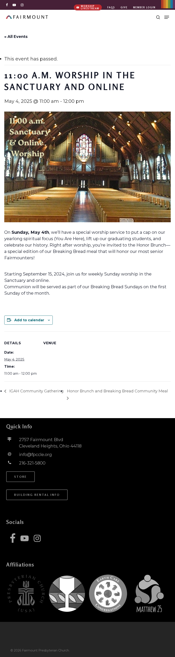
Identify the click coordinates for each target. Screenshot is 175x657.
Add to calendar (29, 320)
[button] (166, 17)
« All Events (16, 36)
